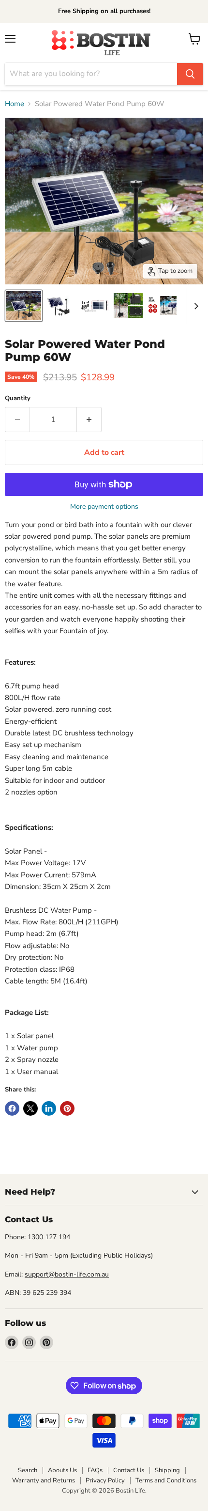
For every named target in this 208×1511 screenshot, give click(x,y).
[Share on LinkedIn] (49, 1108)
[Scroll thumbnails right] (194, 306)
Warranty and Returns (43, 1480)
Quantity (17, 398)
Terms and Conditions (165, 1480)
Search (27, 1470)
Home (14, 104)
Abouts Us (62, 1470)
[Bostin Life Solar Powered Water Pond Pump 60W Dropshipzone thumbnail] (23, 305)
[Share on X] (30, 1108)
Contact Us (128, 1470)
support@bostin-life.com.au (67, 1274)
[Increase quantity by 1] (89, 419)
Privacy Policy (105, 1480)
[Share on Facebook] (12, 1108)
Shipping (167, 1470)
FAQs (95, 1470)
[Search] (190, 74)
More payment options (104, 507)
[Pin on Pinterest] (67, 1108)
